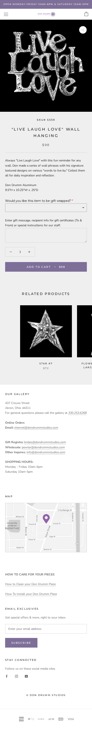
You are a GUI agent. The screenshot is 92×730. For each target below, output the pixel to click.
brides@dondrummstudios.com (45, 442)
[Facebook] (6, 675)
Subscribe (21, 642)
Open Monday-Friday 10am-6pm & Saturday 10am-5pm (46, 4)
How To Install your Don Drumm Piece (31, 594)
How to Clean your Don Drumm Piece (30, 584)
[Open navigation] (6, 14)
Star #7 (46, 363)
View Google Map (46, 527)
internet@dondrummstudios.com (36, 428)
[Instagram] (16, 675)
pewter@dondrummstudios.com (43, 447)
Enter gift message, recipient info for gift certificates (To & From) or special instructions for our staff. (43, 222)
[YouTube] (26, 675)
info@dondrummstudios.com (46, 452)
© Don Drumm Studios (46, 695)
